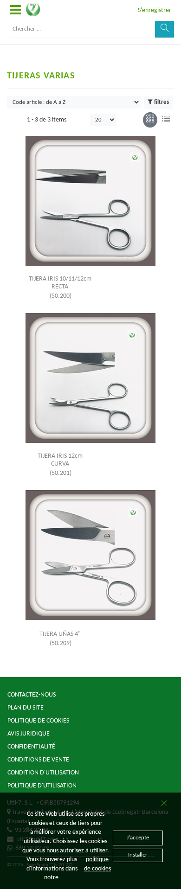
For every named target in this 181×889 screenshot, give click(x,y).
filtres (161, 102)
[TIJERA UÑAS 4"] (90, 555)
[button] (15, 10)
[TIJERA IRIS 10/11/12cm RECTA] (90, 201)
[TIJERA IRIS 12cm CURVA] (90, 378)
